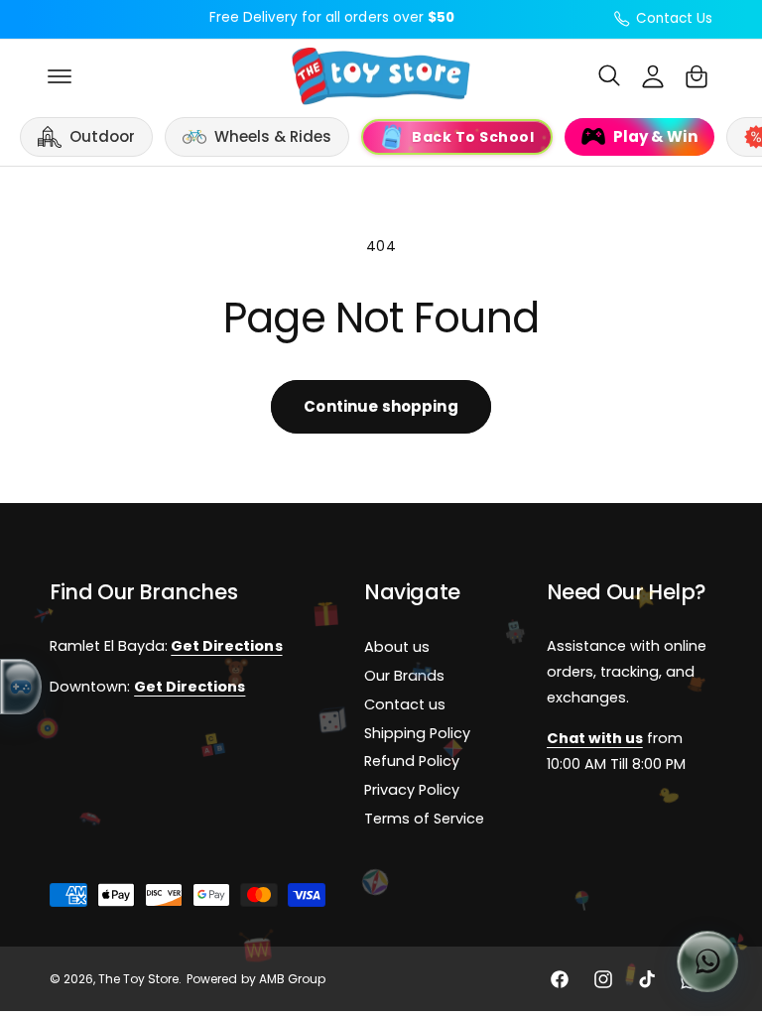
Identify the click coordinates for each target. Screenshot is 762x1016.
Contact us (404, 704)
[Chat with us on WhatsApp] (707, 961)
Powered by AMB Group (255, 979)
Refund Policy (411, 762)
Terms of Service (424, 819)
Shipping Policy (417, 733)
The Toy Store (138, 979)
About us (397, 648)
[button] (59, 76)
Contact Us (674, 18)
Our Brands (404, 677)
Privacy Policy (411, 791)
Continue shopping (381, 406)
